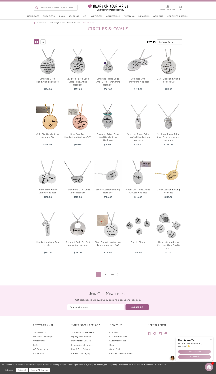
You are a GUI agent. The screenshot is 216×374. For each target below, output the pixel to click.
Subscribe (137, 307)
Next (113, 274)
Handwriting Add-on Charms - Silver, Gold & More (168, 245)
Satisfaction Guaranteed (82, 332)
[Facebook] (149, 333)
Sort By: (151, 42)
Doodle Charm (138, 242)
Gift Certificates (40, 349)
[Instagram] (160, 333)
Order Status (39, 341)
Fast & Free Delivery (80, 349)
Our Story (113, 332)
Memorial (144, 16)
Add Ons (158, 16)
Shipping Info (39, 332)
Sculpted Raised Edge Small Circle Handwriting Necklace (108, 82)
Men (85, 16)
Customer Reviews (118, 336)
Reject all (22, 370)
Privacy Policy (160, 364)
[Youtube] (166, 333)
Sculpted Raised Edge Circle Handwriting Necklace (78, 82)
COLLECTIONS (113, 16)
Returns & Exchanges (43, 336)
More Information (177, 16)
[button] (209, 367)
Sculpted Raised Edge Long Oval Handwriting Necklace (138, 137)
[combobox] (56, 8)
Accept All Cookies (39, 370)
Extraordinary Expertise (82, 345)
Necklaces (33, 16)
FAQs (35, 345)
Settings (9, 370)
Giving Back (114, 349)
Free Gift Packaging (80, 353)
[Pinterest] (154, 333)
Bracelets (49, 16)
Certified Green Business (121, 353)
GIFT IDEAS (96, 16)
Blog (111, 345)
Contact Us (38, 353)
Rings (61, 16)
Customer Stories (117, 341)
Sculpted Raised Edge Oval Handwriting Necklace (108, 137)
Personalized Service (81, 341)
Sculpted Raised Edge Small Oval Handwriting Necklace (168, 137)
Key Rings (73, 16)
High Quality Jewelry (81, 336)
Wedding (129, 16)
